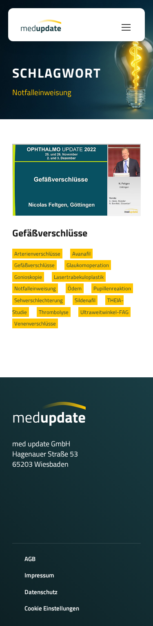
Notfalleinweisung (35, 288)
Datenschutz (41, 592)
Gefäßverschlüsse (49, 232)
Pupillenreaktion (112, 288)
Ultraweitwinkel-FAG (104, 312)
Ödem (75, 288)
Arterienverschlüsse (37, 254)
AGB (29, 559)
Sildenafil (85, 300)
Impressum (39, 575)
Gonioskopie (28, 277)
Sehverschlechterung (38, 300)
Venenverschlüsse (35, 323)
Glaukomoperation (88, 265)
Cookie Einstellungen (51, 608)
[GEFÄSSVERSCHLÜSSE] (76, 179)
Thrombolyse (54, 312)
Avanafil (81, 254)
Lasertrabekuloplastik (79, 277)
